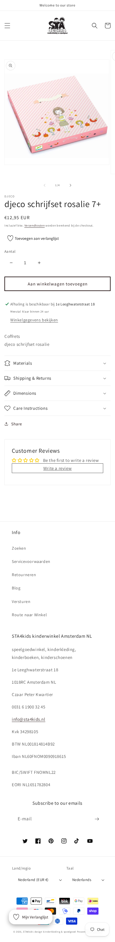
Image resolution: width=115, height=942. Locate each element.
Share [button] (16, 424)
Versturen (21, 601)
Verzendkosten (34, 225)
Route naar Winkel (29, 614)
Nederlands (81, 879)
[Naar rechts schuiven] (70, 185)
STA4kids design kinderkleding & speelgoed (49, 931)
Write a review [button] (57, 468)
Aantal (9, 251)
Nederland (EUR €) (33, 879)
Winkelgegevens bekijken (34, 320)
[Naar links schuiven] (44, 185)
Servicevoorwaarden (31, 561)
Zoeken (19, 548)
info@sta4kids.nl (28, 719)
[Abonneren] (96, 819)
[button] (7, 25)
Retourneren (24, 574)
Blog (16, 588)
